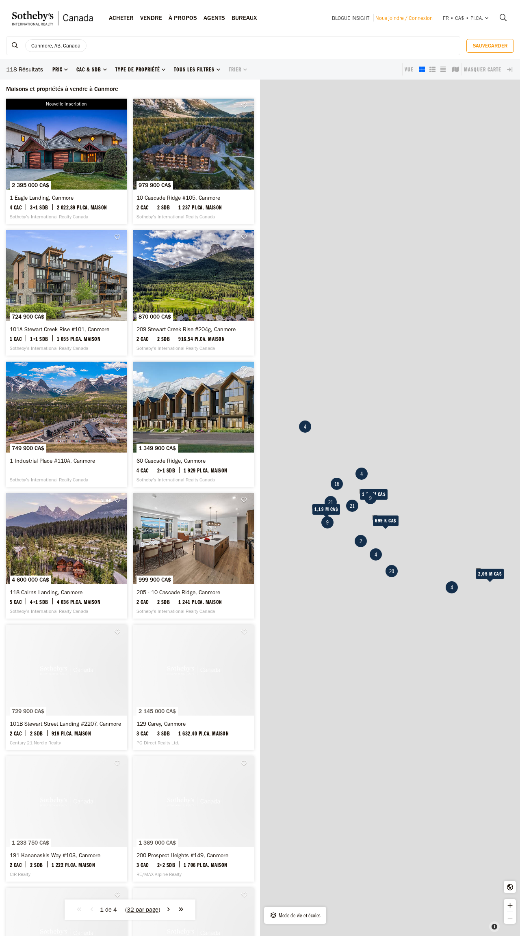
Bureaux (244, 18)
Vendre (151, 18)
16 (336, 483)
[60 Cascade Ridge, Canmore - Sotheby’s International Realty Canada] (193, 424)
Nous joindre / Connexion (404, 18)
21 (330, 502)
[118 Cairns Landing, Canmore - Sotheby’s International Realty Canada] (66, 556)
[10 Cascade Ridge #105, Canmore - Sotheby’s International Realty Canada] (193, 161)
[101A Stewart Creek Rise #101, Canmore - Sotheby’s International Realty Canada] (66, 293)
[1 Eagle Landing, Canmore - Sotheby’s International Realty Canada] (66, 161)
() (142, 909)
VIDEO (106, 500)
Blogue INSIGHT (350, 18)
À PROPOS (183, 18)
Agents (214, 18)
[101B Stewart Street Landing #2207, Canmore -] (66, 687)
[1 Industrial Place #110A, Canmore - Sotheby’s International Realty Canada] (66, 424)
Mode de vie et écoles (299, 915)
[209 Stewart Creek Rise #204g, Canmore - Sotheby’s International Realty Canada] (193, 293)
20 (391, 571)
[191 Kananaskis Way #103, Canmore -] (66, 819)
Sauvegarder (490, 46)
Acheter (121, 18)
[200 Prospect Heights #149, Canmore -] (193, 819)
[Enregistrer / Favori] (246, 106)
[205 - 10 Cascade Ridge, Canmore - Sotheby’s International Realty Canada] (193, 556)
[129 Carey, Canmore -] (193, 687)
